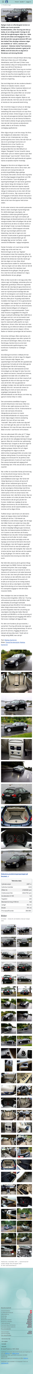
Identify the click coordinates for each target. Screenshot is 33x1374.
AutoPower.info (4, 1363)
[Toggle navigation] (3, 1)
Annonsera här (6, 1339)
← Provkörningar (6, 5)
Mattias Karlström (11, 640)
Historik (4, 1346)
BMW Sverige (15, 1353)
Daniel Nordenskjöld (12, 642)
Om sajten (5, 1341)
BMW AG (7, 1353)
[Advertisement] (16, 1290)
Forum (17, 2)
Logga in (28, 2)
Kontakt (4, 1344)
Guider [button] (22, 2)
